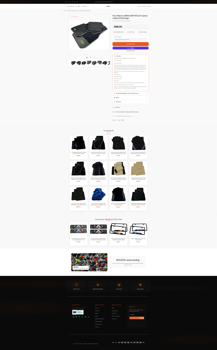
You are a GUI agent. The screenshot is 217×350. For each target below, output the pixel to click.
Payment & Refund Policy (99, 318)
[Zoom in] (90, 57)
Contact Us (97, 326)
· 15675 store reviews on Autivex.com (124, 116)
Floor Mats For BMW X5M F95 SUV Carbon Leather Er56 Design (79, 10)
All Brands (78, 6)
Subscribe (136, 317)
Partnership (97, 310)
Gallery (96, 316)
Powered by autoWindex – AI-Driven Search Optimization (88, 343)
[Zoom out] (83, 57)
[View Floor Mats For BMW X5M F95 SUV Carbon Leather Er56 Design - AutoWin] (73, 63)
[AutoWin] (108, 6)
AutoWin (76, 343)
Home (64, 10)
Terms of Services (98, 324)
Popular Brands (70, 6)
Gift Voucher (114, 318)
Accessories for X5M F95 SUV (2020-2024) (108, 219)
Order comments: (117, 36)
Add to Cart (131, 44)
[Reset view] (94, 57)
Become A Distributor (116, 316)
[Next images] (108, 63)
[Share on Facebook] (117, 120)
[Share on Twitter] (120, 120)
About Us (97, 308)
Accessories (84, 6)
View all (108, 133)
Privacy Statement (98, 321)
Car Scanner (114, 313)
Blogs (113, 308)
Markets (96, 313)
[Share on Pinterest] (123, 120)
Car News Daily (115, 310)
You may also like (108, 131)
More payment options (130, 50)
